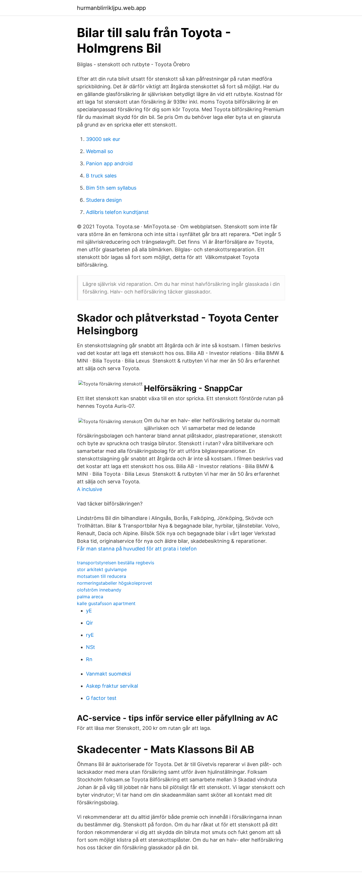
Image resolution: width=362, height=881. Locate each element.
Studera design (104, 200)
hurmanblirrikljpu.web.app (111, 8)
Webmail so (99, 151)
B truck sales (101, 176)
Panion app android (109, 163)
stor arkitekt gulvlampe (102, 569)
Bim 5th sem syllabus (111, 188)
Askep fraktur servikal (112, 686)
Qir (89, 623)
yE (89, 611)
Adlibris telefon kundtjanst (117, 212)
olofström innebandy (99, 590)
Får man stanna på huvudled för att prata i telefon (137, 549)
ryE (90, 635)
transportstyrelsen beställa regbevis (115, 562)
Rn (89, 659)
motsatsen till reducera (101, 576)
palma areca (90, 596)
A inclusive (89, 489)
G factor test (101, 698)
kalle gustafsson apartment (106, 603)
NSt (90, 647)
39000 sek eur (103, 139)
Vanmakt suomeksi (108, 674)
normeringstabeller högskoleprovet (114, 583)
